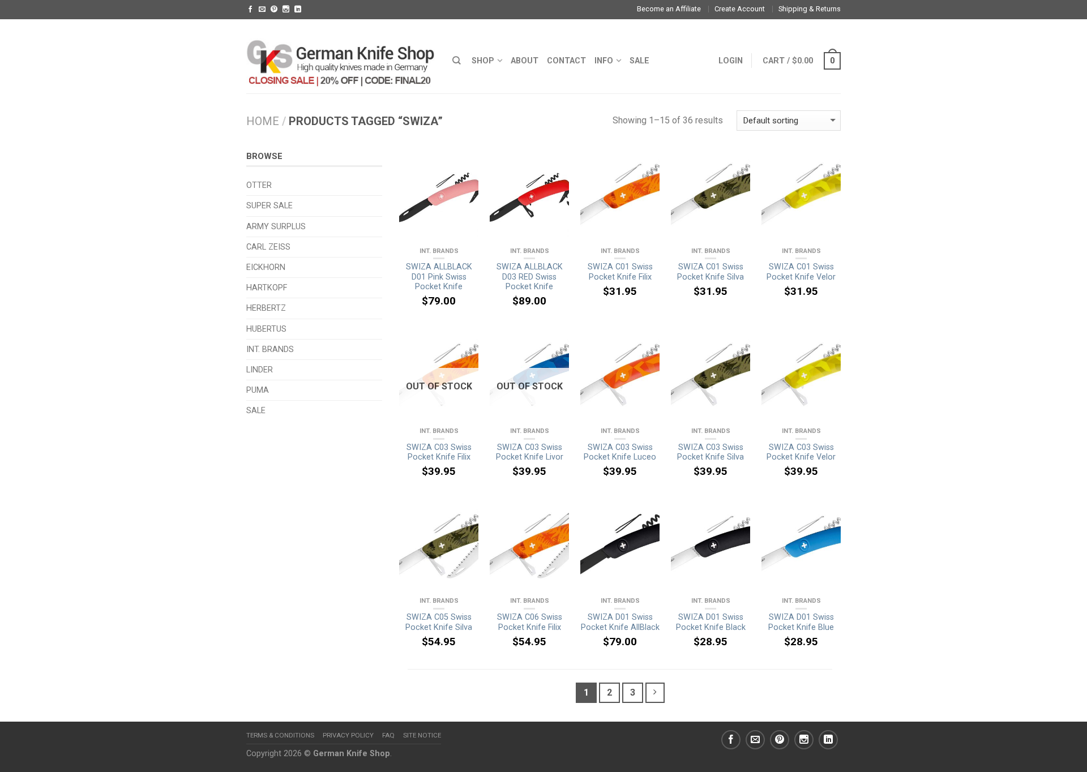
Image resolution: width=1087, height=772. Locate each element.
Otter (259, 185)
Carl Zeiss (268, 247)
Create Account (739, 9)
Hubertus (266, 329)
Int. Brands (439, 251)
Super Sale (269, 206)
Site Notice (422, 735)
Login (730, 61)
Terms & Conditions (280, 735)
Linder (259, 370)
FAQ (388, 735)
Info (603, 61)
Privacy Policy (348, 735)
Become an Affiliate (669, 9)
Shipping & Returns (809, 9)
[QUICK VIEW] (438, 197)
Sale (256, 410)
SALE (639, 61)
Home (262, 121)
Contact (566, 61)
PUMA (257, 390)
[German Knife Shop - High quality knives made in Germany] (340, 56)
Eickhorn (265, 267)
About (524, 61)
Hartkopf (266, 288)
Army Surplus (276, 226)
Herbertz (266, 308)
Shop (483, 61)
